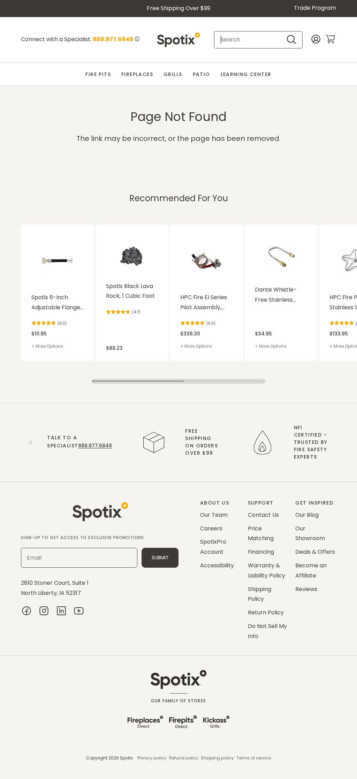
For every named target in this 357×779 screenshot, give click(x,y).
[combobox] (252, 39)
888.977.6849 (95, 445)
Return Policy (266, 612)
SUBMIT (160, 557)
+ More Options (47, 346)
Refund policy (183, 758)
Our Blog (307, 515)
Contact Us (263, 515)
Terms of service (253, 758)
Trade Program (315, 8)
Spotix (126, 758)
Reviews (306, 589)
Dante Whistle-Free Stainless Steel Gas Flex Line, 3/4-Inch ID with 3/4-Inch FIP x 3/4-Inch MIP (280, 295)
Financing (261, 552)
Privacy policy (152, 758)
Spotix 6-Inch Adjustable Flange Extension (55, 303)
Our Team (214, 515)
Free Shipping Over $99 (178, 8)
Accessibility (217, 565)
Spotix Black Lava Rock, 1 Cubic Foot (130, 291)
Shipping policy (217, 758)
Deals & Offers (315, 552)
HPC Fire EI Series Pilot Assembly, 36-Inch (203, 303)
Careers (211, 528)
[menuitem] (98, 74)
